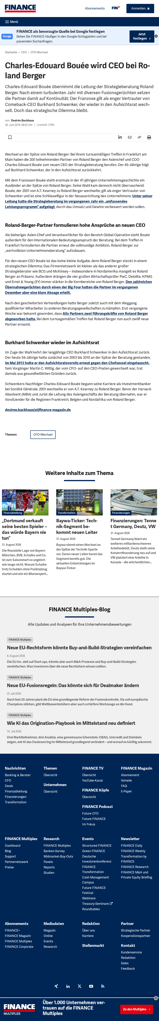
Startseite (11, 52)
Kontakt (128, 945)
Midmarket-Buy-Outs (58, 856)
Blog (8, 851)
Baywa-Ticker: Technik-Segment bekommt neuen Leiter (77, 526)
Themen (50, 768)
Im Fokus (88, 824)
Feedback (128, 969)
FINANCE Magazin (136, 768)
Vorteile (126, 780)
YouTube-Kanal (92, 780)
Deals (9, 786)
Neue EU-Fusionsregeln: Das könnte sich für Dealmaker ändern (73, 685)
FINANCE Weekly (133, 851)
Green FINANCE (93, 851)
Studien (49, 873)
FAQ (124, 786)
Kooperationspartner (135, 936)
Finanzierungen (121, 512)
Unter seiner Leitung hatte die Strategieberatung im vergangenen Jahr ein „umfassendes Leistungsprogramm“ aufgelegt (78, 201)
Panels (48, 862)
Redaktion (91, 923)
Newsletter (130, 839)
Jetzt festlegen (140, 36)
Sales (125, 963)
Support (10, 856)
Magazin (49, 930)
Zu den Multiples (134, 1009)
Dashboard (12, 846)
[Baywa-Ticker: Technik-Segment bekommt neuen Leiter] (79, 502)
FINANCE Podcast (97, 806)
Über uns (88, 930)
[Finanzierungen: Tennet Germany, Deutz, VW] (134, 502)
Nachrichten (15, 768)
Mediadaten (54, 923)
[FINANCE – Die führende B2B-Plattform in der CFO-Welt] (20, 8)
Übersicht (50, 775)
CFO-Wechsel (39, 52)
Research (51, 839)
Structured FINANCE (96, 846)
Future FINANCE (94, 819)
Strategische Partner (135, 930)
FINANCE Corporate (19, 947)
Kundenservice (131, 952)
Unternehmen (55, 785)
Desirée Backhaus (22, 120)
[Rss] (103, 987)
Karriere (88, 936)
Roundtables (91, 909)
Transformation (66, 512)
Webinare (89, 898)
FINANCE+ (12, 930)
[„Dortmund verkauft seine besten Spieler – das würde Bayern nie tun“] (25, 502)
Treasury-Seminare (96, 904)
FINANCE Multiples (20, 639)
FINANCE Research (135, 867)
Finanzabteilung (12, 512)
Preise (9, 867)
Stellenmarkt (93, 945)
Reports (49, 867)
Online (48, 936)
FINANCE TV (93, 768)
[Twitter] (79, 987)
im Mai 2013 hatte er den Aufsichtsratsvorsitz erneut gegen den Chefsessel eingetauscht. (77, 363)
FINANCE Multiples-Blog (79, 609)
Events (88, 839)
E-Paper (126, 791)
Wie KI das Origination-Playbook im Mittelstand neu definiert (71, 723)
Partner (127, 923)
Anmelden (138, 8)
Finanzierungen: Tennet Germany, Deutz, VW (133, 523)
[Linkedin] (68, 987)
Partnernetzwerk (16, 862)
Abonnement (130, 775)
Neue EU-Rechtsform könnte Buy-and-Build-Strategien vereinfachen (79, 648)
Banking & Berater (18, 775)
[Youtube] (91, 987)
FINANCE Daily (131, 846)
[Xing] (56, 987)
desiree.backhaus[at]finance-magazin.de (38, 410)
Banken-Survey (54, 851)
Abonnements (95, 8)
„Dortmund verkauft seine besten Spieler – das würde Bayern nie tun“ (24, 529)
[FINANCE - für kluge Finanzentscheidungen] (116, 7)
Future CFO (90, 813)
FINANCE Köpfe (95, 790)
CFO (24, 52)
